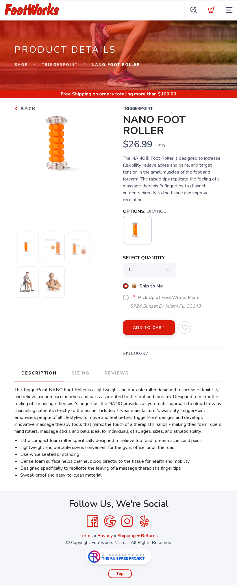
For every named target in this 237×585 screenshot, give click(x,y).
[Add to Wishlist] (184, 327)
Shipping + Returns (137, 536)
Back (27, 109)
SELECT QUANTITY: (144, 258)
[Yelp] (144, 521)
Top (120, 573)
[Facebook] (92, 521)
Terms (86, 536)
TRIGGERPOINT (60, 64)
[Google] (109, 521)
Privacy (105, 536)
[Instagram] (127, 521)
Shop (21, 64)
